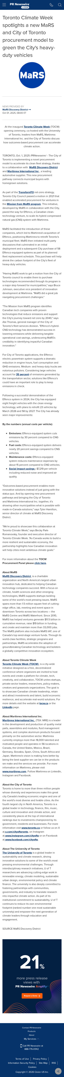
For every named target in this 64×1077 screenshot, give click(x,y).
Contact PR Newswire (31, 1027)
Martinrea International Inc (23, 171)
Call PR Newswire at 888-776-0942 (32, 1047)
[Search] (60, 5)
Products (32, 1031)
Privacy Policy (40, 1059)
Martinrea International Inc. (18, 720)
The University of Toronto (17, 853)
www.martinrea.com (14, 771)
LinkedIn (7, 707)
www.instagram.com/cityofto (22, 836)
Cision (38, 1072)
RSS (54, 1063)
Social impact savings (22, 469)
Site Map (43, 1063)
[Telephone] (51, 5)
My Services (30, 1039)
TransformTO (26, 192)
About (31, 1035)
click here (40, 563)
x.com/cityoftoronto (16, 832)
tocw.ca (43, 703)
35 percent (22, 374)
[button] (32, 75)
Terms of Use (22, 1059)
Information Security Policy (21, 1063)
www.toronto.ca (30, 828)
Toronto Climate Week (37, 127)
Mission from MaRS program (24, 204)
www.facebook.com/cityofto (21, 839)
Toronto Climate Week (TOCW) (20, 664)
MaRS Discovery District (43, 167)
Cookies (32, 1067)
